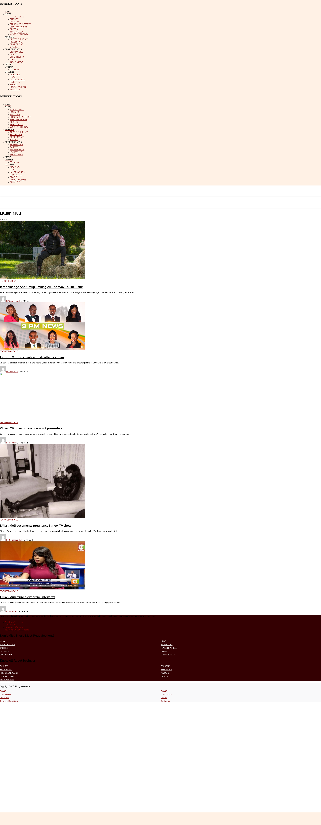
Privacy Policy (5, 694)
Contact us (165, 701)
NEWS (163, 641)
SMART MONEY (6, 669)
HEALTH (164, 651)
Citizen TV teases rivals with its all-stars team (32, 357)
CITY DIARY (4, 651)
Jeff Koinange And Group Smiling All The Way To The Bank (41, 287)
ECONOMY (165, 666)
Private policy (166, 694)
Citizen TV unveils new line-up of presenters (31, 428)
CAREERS (4, 648)
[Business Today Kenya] (11, 98)
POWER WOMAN (168, 655)
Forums (164, 698)
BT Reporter (11, 442)
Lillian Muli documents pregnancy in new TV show (35, 525)
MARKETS (165, 673)
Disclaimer (4, 698)
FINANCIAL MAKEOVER (9, 673)
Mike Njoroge (12, 371)
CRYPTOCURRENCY (8, 676)
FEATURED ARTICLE (169, 648)
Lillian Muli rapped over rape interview (27, 597)
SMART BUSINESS (7, 680)
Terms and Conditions (9, 701)
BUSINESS (4, 666)
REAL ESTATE (166, 669)
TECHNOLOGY (167, 645)
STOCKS (164, 676)
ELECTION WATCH (7, 645)
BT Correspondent (14, 301)
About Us (3, 691)
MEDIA (2, 641)
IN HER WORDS (6, 655)
